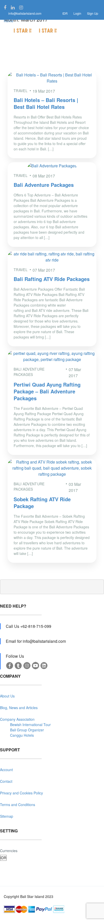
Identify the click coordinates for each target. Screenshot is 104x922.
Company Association (17, 719)
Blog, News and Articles (19, 707)
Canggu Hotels (22, 735)
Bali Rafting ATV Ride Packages (52, 279)
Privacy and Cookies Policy (21, 792)
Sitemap (6, 816)
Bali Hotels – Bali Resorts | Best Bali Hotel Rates (46, 103)
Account (6, 769)
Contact (6, 781)
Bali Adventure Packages (44, 184)
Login (77, 13)
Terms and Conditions (17, 804)
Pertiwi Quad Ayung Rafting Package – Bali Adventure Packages (47, 391)
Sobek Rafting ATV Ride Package (42, 502)
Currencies (8, 850)
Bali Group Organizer (27, 729)
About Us (7, 695)
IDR (65, 13)
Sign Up (92, 13)
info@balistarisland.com (24, 13)
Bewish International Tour (30, 724)
